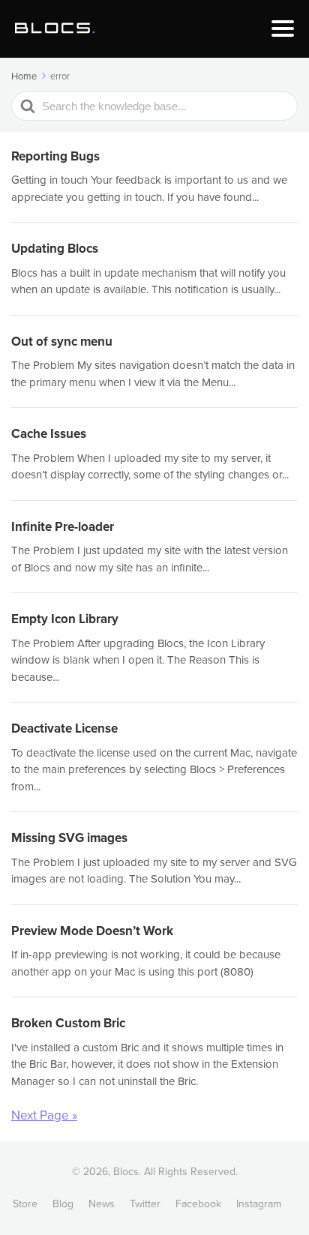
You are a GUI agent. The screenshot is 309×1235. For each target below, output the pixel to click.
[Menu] (283, 28)
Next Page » (44, 1115)
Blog (63, 1204)
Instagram (258, 1204)
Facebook (198, 1204)
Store (25, 1204)
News (101, 1204)
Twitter (145, 1204)
